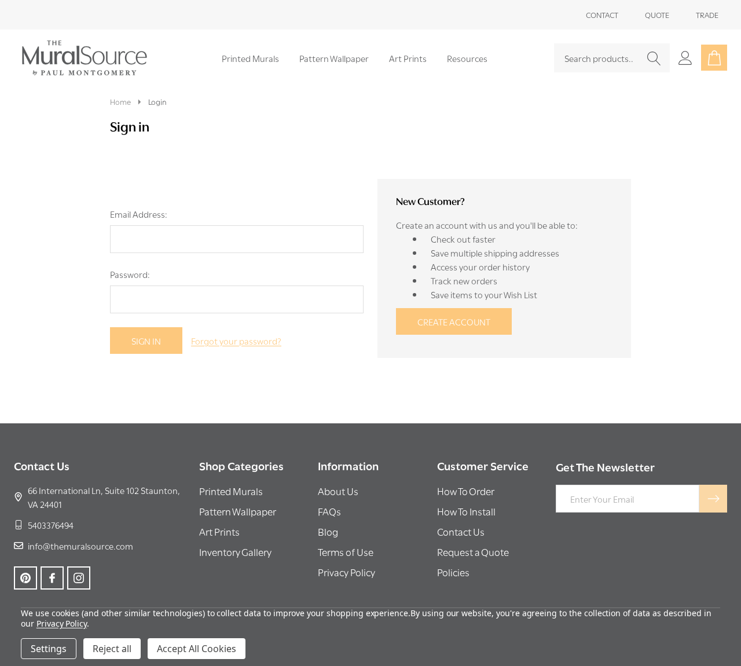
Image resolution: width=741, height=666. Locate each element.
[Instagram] (78, 578)
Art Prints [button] (219, 531)
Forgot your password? (236, 340)
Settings (49, 648)
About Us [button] (338, 491)
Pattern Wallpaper (334, 58)
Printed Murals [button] (231, 491)
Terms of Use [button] (345, 551)
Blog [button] (328, 531)
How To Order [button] (465, 491)
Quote (657, 14)
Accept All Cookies (196, 648)
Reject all (112, 648)
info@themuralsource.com (80, 545)
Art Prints (408, 58)
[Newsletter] (713, 499)
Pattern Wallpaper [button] (237, 511)
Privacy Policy (61, 623)
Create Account (453, 321)
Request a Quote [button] (473, 551)
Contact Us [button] (461, 531)
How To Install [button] (466, 511)
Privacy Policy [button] (346, 572)
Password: (130, 274)
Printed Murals (250, 58)
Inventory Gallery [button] (235, 551)
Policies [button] (453, 572)
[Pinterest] (25, 578)
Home (120, 101)
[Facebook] (52, 578)
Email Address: (138, 213)
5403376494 (51, 524)
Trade (707, 14)
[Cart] (714, 58)
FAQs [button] (329, 511)
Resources (467, 58)
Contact (602, 14)
